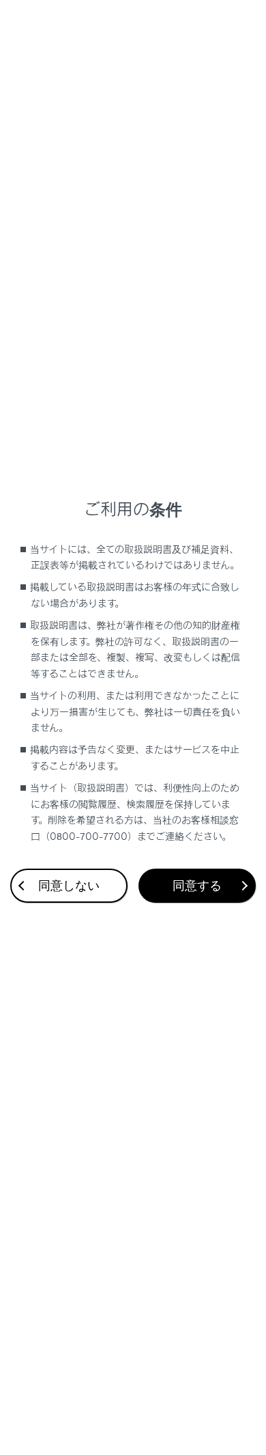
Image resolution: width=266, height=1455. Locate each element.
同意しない (69, 886)
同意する (197, 886)
